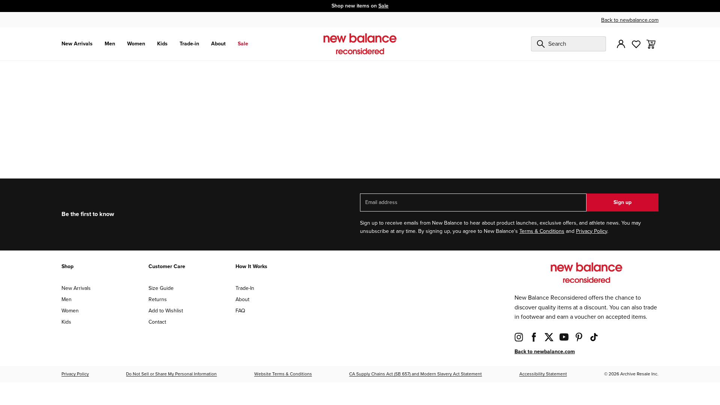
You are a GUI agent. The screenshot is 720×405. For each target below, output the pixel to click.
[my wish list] (636, 43)
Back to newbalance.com (629, 20)
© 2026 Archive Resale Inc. (631, 374)
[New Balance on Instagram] (519, 337)
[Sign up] (621, 43)
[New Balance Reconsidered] (360, 43)
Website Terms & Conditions (283, 374)
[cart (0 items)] (651, 44)
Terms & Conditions (541, 231)
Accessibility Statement (543, 374)
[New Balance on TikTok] (594, 337)
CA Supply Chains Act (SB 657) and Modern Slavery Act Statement (415, 374)
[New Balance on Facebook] (534, 337)
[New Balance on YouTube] (564, 337)
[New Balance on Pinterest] (579, 337)
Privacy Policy (591, 231)
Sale (383, 6)
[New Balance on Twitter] (549, 337)
